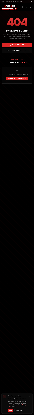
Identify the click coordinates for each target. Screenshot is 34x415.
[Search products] (22, 7)
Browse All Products (16, 78)
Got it (10, 410)
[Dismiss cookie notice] (30, 396)
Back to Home (18, 45)
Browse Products (17, 50)
